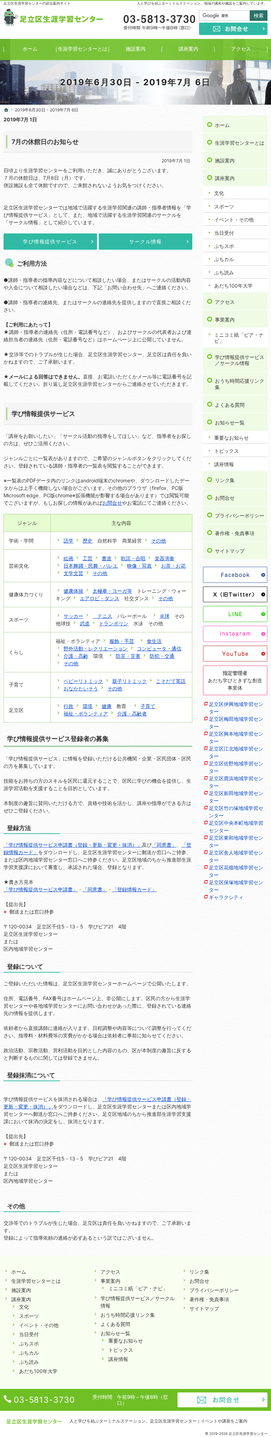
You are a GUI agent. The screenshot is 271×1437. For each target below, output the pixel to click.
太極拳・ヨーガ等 (112, 591)
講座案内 (225, 178)
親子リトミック (129, 681)
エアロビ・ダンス (99, 598)
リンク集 (225, 480)
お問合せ (112, 503)
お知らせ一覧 (230, 422)
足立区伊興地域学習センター (236, 707)
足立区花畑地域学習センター (236, 871)
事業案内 (225, 320)
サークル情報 (145, 241)
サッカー (73, 616)
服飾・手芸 (121, 641)
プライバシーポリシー (239, 515)
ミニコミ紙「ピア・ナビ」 (239, 338)
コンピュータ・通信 (159, 648)
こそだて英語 (171, 681)
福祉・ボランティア (86, 714)
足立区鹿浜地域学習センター (236, 782)
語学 (68, 541)
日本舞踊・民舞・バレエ (91, 566)
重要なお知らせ (231, 438)
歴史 (87, 541)
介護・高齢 (76, 656)
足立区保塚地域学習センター (236, 886)
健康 (107, 706)
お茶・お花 (173, 566)
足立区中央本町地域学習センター (236, 826)
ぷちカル (224, 259)
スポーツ (224, 206)
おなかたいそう (81, 688)
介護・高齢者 (132, 714)
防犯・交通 (162, 656)
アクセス (225, 302)
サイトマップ (230, 551)
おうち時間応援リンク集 (239, 384)
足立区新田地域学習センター (236, 797)
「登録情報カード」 (134, 889)
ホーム (222, 125)
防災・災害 (128, 656)
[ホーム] (6, 110)
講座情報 (224, 464)
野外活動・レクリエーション (96, 648)
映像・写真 (139, 566)
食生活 (154, 641)
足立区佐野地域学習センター (236, 767)
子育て (147, 706)
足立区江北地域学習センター (236, 752)
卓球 (164, 616)
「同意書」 (164, 845)
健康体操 (73, 591)
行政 (68, 706)
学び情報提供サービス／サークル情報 (239, 360)
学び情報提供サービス (50, 241)
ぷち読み (224, 273)
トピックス (226, 451)
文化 (219, 193)
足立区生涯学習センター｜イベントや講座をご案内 (198, 1421)
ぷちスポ (224, 246)
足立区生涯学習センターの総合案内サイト (37, 3)
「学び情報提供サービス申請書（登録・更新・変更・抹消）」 (73, 845)
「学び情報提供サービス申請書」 (41, 889)
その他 (158, 541)
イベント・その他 (234, 219)
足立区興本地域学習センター (236, 737)
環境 (87, 706)
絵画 (68, 558)
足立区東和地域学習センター (236, 841)
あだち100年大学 (233, 286)
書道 (107, 558)
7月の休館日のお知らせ (45, 141)
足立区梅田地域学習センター (236, 722)
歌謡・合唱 (133, 558)
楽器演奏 (164, 558)
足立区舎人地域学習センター (236, 856)
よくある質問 (230, 405)
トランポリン (113, 623)
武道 (85, 623)
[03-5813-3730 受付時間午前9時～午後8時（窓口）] (158, 22)
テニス (102, 616)
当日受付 (224, 233)
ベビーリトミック (83, 681)
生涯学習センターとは (239, 143)
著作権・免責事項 (234, 533)
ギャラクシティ (226, 897)
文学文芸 (73, 573)
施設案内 (225, 160)
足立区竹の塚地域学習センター (236, 811)
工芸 (87, 558)
